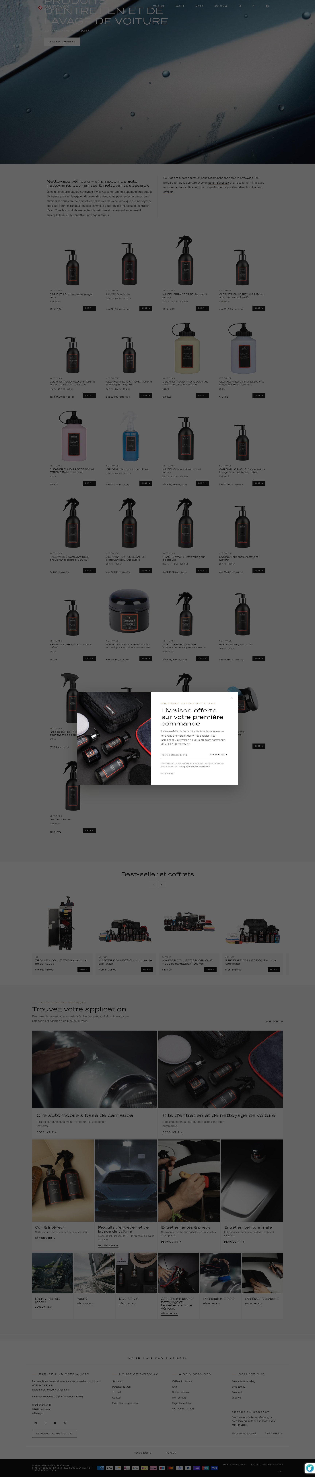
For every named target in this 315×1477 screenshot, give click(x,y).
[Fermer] (231, 698)
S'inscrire (217, 754)
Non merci (168, 773)
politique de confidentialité (197, 766)
